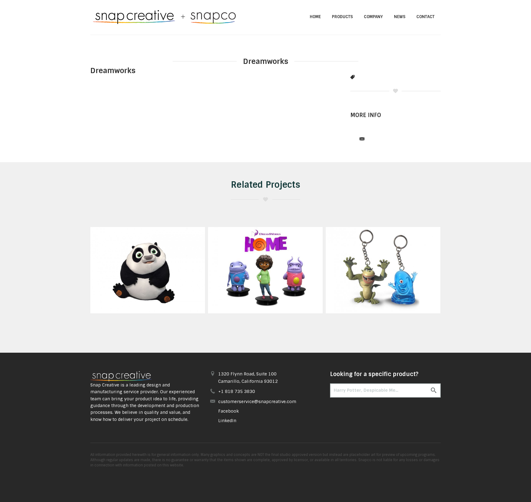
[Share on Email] (362, 139)
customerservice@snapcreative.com (257, 401)
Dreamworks (113, 70)
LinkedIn (227, 420)
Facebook (228, 411)
